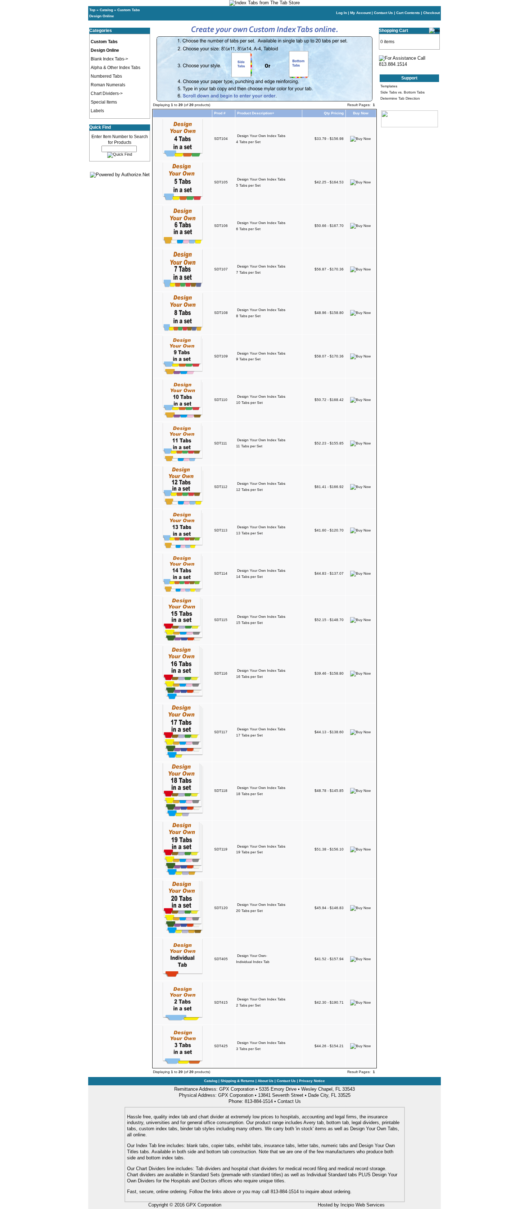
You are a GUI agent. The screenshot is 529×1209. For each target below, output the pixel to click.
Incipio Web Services (362, 1205)
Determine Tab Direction (400, 98)
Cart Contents (408, 13)
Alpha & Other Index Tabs (115, 67)
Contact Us (383, 13)
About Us (265, 1081)
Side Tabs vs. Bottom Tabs (402, 92)
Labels (97, 110)
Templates (388, 86)
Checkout (431, 13)
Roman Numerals (108, 84)
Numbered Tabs (106, 76)
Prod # (220, 113)
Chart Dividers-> (107, 93)
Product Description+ (255, 113)
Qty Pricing (334, 113)
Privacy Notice (312, 1081)
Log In (341, 13)
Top (92, 10)
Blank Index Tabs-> (109, 58)
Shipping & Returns (237, 1081)
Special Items (104, 102)
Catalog (106, 10)
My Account (360, 13)
